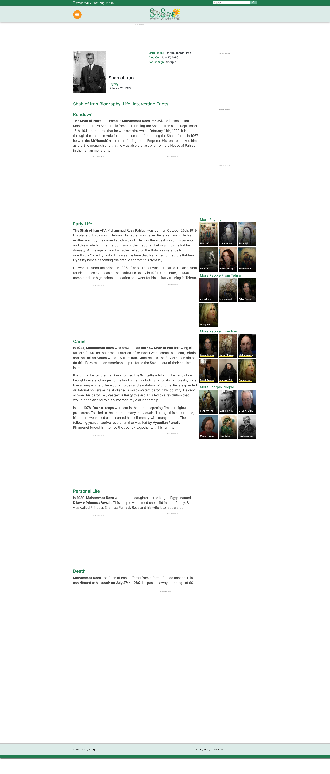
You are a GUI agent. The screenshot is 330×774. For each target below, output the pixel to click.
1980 (175, 57)
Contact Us (218, 749)
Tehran (169, 52)
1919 (128, 88)
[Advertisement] (165, 692)
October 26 (116, 88)
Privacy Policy (203, 749)
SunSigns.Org (88, 749)
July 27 (165, 57)
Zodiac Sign (156, 62)
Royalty (113, 84)
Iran (188, 52)
